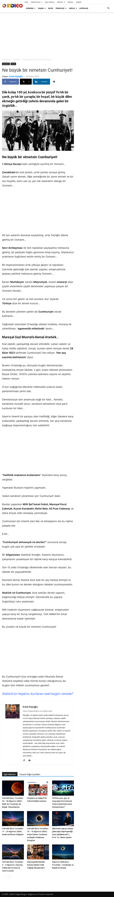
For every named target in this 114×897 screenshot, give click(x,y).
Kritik (13, 64)
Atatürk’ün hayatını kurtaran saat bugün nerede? (37, 694)
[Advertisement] (57, 35)
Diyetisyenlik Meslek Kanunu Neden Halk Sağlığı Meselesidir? (36, 865)
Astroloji (83, 8)
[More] (54, 82)
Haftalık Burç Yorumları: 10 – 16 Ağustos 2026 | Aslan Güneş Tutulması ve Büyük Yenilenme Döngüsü (38, 834)
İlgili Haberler (10, 774)
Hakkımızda (35, 2)
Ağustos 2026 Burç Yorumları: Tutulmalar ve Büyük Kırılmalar (63, 865)
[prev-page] (4, 877)
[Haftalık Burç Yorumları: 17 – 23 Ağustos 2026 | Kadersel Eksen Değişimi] (13, 818)
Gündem (29, 8)
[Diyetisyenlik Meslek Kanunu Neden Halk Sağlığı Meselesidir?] (38, 851)
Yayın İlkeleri (49, 2)
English (78, 2)
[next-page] (9, 877)
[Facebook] (25, 760)
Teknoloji (60, 8)
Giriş (26, 2)
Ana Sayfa (6, 59)
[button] (108, 8)
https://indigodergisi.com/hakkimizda (37, 711)
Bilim (50, 8)
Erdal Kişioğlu (16, 76)
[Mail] (30, 760)
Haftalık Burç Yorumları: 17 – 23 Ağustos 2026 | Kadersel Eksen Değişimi (13, 831)
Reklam (60, 2)
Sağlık (72, 8)
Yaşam (41, 8)
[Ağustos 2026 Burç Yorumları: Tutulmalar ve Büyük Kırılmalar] (63, 851)
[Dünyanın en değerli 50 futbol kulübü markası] (38, 787)
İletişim (70, 2)
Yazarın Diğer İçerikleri (29, 774)
